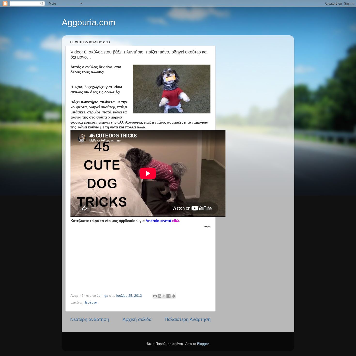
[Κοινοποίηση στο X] (164, 296)
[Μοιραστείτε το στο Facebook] (168, 296)
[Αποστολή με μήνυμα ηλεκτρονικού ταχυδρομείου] (155, 296)
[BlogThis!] (159, 296)
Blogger (203, 344)
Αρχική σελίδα (137, 319)
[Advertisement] (143, 259)
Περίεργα (90, 302)
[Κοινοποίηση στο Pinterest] (173, 296)
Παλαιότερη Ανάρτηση (188, 319)
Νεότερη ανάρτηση (89, 319)
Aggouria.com (89, 22)
